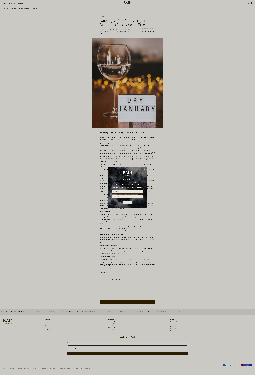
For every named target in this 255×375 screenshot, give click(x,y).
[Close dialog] (145, 169)
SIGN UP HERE (127, 202)
